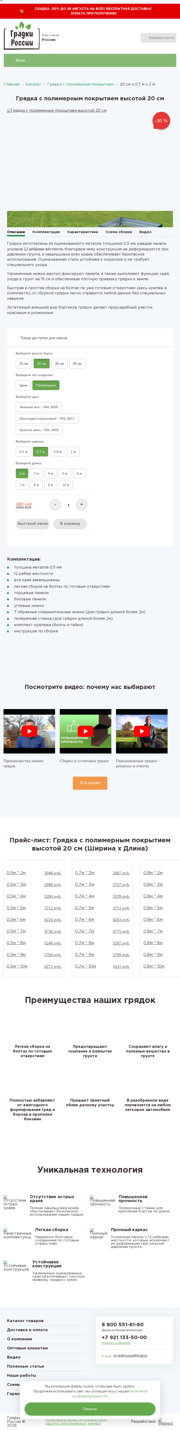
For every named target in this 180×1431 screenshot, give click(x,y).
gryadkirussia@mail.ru (130, 1355)
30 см (59, 363)
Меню (20, 60)
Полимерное (46, 385)
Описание (16, 232)
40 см (77, 363)
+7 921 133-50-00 (124, 1337)
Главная (11, 84)
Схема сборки (118, 232)
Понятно (90, 1409)
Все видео (90, 783)
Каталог (33, 84)
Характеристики (82, 232)
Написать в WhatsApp (116, 1343)
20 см (41, 363)
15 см (23, 363)
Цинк (23, 385)
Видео (145, 232)
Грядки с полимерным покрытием (80, 84)
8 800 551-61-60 (123, 1325)
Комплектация (46, 232)
